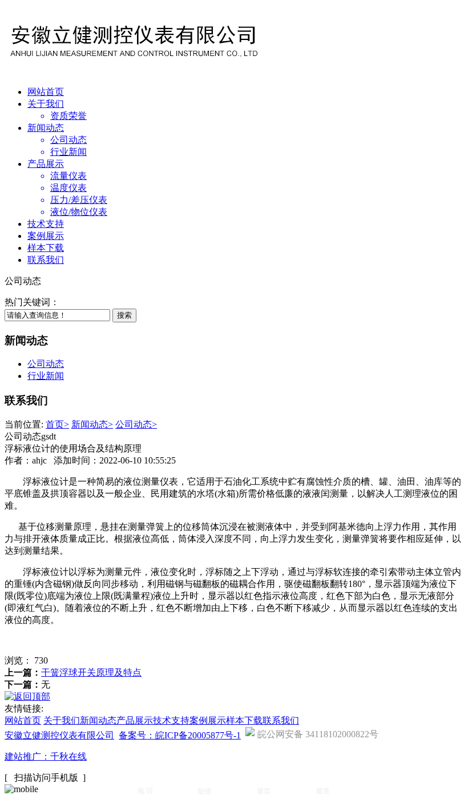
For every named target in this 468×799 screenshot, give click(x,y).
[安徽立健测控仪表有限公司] (133, 63)
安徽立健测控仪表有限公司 (59, 735)
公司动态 (45, 364)
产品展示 (45, 164)
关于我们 (45, 104)
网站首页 (45, 92)
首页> (57, 424)
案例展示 (45, 236)
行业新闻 (45, 376)
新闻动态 (45, 128)
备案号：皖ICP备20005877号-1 (180, 735)
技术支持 (45, 224)
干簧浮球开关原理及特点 (91, 672)
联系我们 (45, 260)
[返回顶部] (27, 696)
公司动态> (136, 424)
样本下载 (45, 248)
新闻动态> (92, 424)
